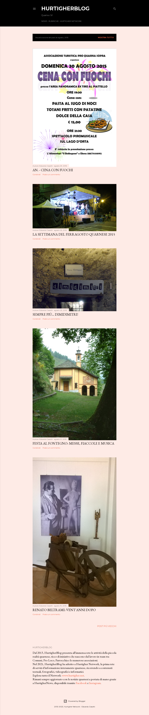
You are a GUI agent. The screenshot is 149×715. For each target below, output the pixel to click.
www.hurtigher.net (73, 675)
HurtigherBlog (65, 8)
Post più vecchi (106, 626)
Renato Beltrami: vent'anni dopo (64, 610)
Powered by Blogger (76, 701)
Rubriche (54, 21)
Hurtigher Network (70, 21)
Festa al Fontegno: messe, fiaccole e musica (73, 443)
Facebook (81, 683)
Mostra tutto (106, 37)
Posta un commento (51, 174)
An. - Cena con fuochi (53, 170)
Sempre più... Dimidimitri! (55, 314)
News (44, 21)
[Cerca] (114, 8)
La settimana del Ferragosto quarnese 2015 (74, 234)
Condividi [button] (36, 174)
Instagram (95, 683)
